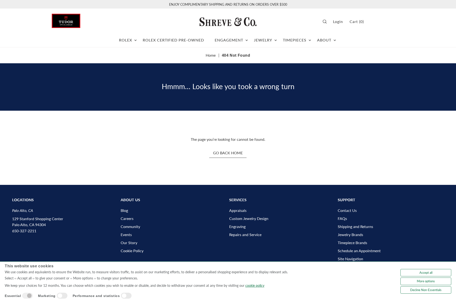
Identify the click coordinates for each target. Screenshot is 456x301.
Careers (127, 218)
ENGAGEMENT (229, 40)
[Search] (326, 22)
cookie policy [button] (254, 285)
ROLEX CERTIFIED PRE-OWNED (173, 40)
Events (126, 234)
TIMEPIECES (294, 40)
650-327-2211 (24, 230)
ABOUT (324, 40)
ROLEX (125, 40)
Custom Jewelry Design (248, 218)
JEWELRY (263, 40)
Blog (124, 210)
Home (211, 55)
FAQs (342, 218)
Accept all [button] (425, 272)
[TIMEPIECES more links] (310, 38)
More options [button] (426, 281)
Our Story (129, 242)
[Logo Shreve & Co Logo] (228, 21)
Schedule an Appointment (359, 250)
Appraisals (238, 210)
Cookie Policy (132, 250)
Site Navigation (350, 258)
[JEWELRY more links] (276, 38)
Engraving (237, 226)
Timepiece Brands (352, 242)
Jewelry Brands (350, 234)
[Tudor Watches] (66, 19)
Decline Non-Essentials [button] (426, 290)
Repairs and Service (245, 234)
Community (130, 226)
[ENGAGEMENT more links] (247, 38)
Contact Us (347, 210)
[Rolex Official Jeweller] (386, 22)
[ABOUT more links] (335, 38)
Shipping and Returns (355, 226)
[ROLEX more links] (135, 38)
